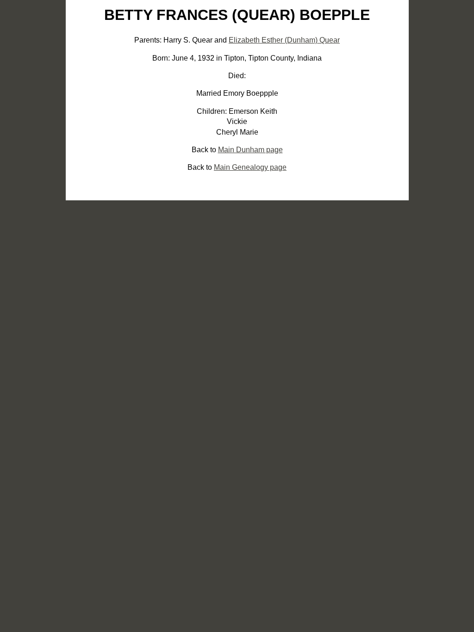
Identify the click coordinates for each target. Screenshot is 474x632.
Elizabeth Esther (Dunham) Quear (284, 40)
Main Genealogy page (250, 167)
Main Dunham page (250, 150)
